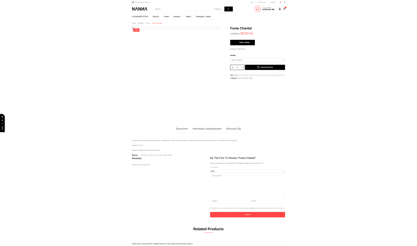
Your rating (214, 167)
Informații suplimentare (207, 128)
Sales (251, 78)
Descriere (182, 128)
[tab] (182, 129)
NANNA (141, 23)
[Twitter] (2, 120)
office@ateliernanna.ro (143, 2)
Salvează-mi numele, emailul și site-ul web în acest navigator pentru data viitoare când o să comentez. (248, 208)
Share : (2, 127)
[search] (228, 9)
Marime (233, 55)
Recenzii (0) (233, 128)
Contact (273, 2)
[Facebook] (2, 124)
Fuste (148, 23)
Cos (252, 2)
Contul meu (262, 2)
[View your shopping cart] (284, 9)
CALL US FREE (266, 7)
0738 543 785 (268, 9)
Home (134, 23)
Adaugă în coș (267, 67)
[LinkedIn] (2, 117)
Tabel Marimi (244, 42)
